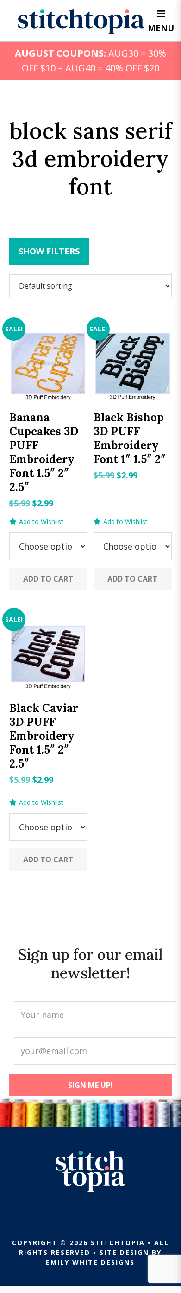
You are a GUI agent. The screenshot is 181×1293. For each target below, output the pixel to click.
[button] (36, 522)
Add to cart (48, 579)
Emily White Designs (90, 1262)
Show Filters (49, 251)
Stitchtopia (81, 21)
